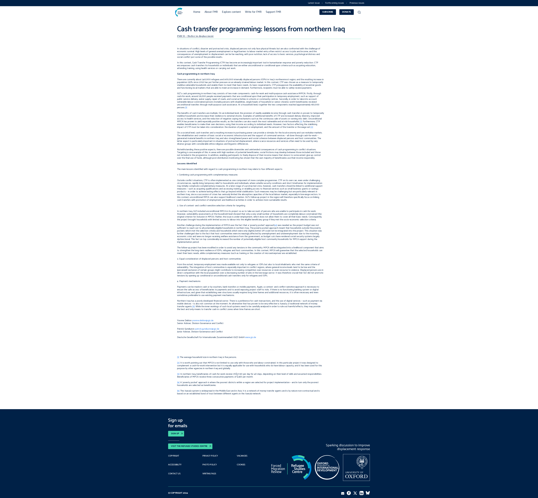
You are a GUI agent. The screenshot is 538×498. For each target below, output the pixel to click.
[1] (186, 107)
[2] (301, 121)
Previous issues (357, 3)
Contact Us (174, 473)
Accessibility (175, 465)
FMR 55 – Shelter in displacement (195, 36)
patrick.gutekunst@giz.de (207, 329)
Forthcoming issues (334, 3)
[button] (359, 12)
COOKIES (241, 465)
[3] (311, 127)
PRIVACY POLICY (210, 456)
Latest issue (314, 3)
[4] (275, 225)
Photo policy (209, 465)
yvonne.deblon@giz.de (202, 320)
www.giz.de (250, 337)
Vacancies (242, 456)
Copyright (173, 456)
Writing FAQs (209, 473)
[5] (193, 306)
